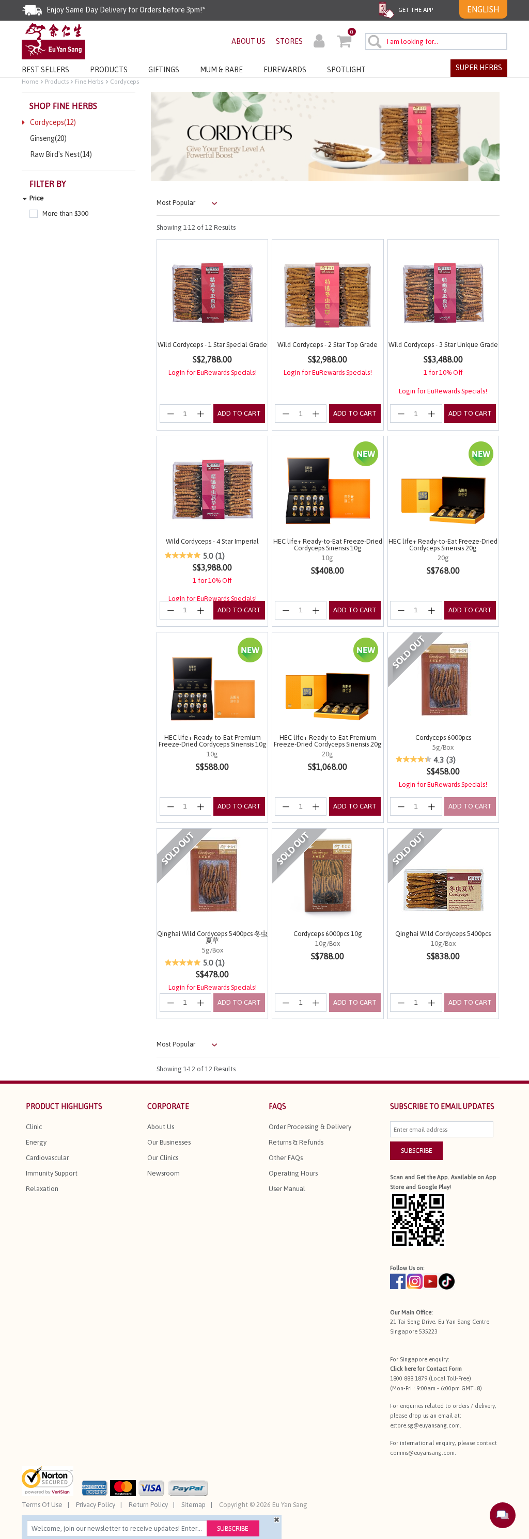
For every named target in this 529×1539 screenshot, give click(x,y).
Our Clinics (162, 1158)
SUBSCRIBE (416, 1150)
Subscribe (232, 1528)
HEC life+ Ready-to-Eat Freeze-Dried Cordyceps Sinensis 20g (442, 544)
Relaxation (42, 1189)
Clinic (34, 1127)
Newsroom (163, 1173)
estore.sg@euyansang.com (425, 1425)
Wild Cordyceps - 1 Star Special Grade (212, 344)
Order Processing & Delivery (310, 1127)
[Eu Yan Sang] (53, 40)
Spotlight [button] (346, 70)
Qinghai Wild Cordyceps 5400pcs (443, 934)
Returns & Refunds (296, 1142)
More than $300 (65, 213)
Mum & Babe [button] (221, 70)
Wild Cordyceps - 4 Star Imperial (212, 541)
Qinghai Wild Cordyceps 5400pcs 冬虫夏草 (212, 937)
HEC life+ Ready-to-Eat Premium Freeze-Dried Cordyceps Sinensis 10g (213, 741)
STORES (289, 41)
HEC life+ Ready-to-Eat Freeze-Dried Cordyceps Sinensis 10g (327, 544)
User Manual (287, 1189)
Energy (36, 1142)
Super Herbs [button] (479, 68)
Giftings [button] (163, 70)
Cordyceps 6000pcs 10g (327, 934)
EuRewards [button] (284, 70)
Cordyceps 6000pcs (443, 737)
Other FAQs (286, 1158)
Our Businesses (169, 1142)
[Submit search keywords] (374, 41)
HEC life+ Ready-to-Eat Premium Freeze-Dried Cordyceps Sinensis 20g (328, 741)
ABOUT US (248, 41)
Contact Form (444, 1369)
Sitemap (193, 1505)
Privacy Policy (95, 1505)
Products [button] (109, 70)
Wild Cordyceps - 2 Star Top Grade (327, 344)
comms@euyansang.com (422, 1453)
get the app (415, 9)
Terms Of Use (42, 1505)
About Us (160, 1127)
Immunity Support (51, 1173)
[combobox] (436, 41)
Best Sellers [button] (45, 70)
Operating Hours (293, 1173)
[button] (319, 42)
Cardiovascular (47, 1158)
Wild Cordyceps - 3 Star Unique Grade (443, 344)
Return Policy (148, 1505)
